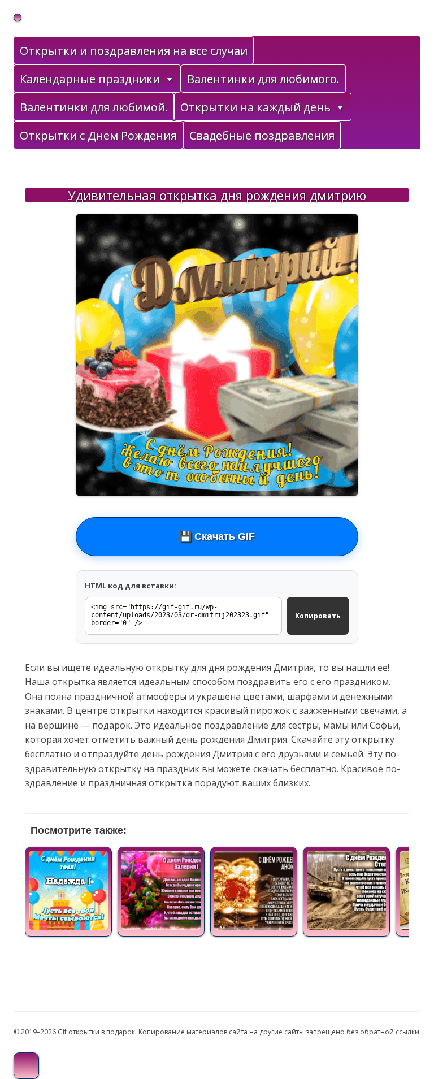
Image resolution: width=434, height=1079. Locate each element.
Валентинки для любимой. (94, 107)
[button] (169, 79)
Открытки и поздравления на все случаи (134, 50)
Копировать (318, 616)
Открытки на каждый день (255, 107)
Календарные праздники (90, 78)
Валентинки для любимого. (263, 78)
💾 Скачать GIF (217, 536)
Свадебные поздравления (262, 135)
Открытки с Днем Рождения (98, 135)
